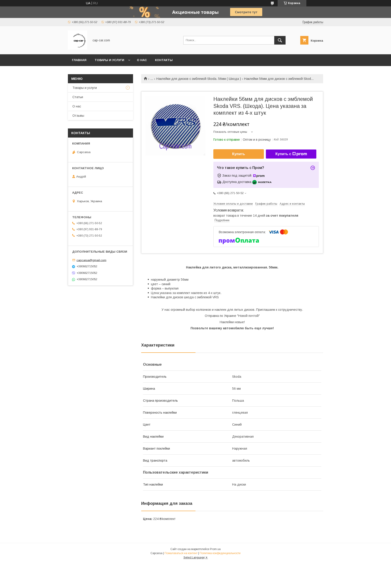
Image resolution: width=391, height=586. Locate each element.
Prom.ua (215, 549)
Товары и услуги (109, 60)
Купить (238, 154)
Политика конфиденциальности (220, 553)
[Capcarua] (77, 48)
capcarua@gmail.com (91, 260)
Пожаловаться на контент (181, 553)
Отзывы (78, 115)
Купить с (283, 154)
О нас (142, 60)
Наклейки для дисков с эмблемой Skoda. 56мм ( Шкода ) (198, 79)
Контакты (164, 60)
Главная (79, 60)
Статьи (77, 97)
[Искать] (280, 40)
